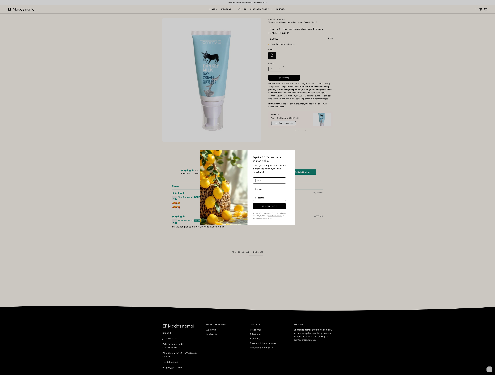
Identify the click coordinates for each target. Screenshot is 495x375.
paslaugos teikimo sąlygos (263, 218)
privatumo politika (275, 216)
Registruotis (269, 206)
